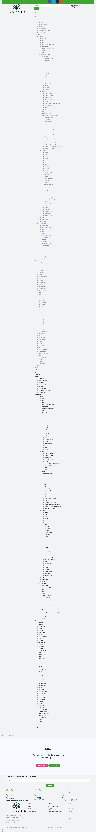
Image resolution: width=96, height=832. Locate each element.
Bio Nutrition (41, 272)
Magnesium (47, 166)
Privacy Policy (52, 809)
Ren (39, 335)
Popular (43, 217)
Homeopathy (48, 119)
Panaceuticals (42, 333)
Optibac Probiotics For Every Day (53, 146)
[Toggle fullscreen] (2, 829)
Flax (46, 137)
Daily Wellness (42, 286)
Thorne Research (42, 351)
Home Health (41, 304)
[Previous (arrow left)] (0, 831)
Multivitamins (48, 105)
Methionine (47, 78)
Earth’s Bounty (42, 290)
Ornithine (47, 82)
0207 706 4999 (39, 800)
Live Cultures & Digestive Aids (52, 103)
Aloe (46, 127)
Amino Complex (49, 58)
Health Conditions (42, 24)
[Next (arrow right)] (2, 831)
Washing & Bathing (46, 245)
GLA (46, 206)
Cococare (40, 284)
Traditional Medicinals (43, 353)
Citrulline (47, 66)
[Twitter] (53, 2)
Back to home (54, 765)
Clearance (41, 19)
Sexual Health (45, 257)
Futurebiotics (41, 294)
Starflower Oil (48, 213)
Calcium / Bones (49, 93)
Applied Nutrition (42, 267)
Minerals (44, 150)
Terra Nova (41, 347)
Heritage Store (42, 302)
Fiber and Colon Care (50, 135)
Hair (43, 231)
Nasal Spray (45, 251)
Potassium (47, 174)
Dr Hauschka (41, 288)
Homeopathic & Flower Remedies (50, 115)
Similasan (40, 341)
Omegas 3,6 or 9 (49, 211)
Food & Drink (41, 36)
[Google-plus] (61, 2)
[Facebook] (50, 2)
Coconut (44, 40)
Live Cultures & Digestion (48, 125)
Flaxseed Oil (48, 204)
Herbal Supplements (47, 113)
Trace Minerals (48, 180)
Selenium (47, 176)
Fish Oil (46, 202)
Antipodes (41, 265)
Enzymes (47, 133)
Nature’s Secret (42, 324)
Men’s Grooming (46, 237)
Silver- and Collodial (50, 178)
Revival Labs (41, 337)
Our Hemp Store (32, 811)
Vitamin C (47, 107)
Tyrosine (47, 89)
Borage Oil (47, 190)
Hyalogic (40, 306)
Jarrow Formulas (42, 310)
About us (37, 15)
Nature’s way (41, 326)
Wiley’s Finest (41, 363)
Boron (46, 152)
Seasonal (40, 22)
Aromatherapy (45, 225)
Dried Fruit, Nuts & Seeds (48, 44)
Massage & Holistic (46, 235)
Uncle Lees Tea (42, 357)
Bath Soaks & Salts (46, 227)
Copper (46, 158)
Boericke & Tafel (42, 276)
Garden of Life (41, 296)
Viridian (40, 359)
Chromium (47, 156)
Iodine (46, 160)
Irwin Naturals (41, 308)
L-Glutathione (48, 74)
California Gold (42, 282)
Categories (38, 34)
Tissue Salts (48, 121)
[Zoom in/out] (0, 829)
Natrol (39, 314)
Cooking (44, 42)
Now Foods (41, 329)
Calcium (47, 154)
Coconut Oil (48, 192)
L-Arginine (47, 72)
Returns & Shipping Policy (55, 811)
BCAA (46, 62)
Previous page (42, 765)
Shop (36, 17)
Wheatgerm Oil (48, 215)
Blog (36, 367)
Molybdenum (48, 170)
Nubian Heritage (42, 331)
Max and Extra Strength (50, 143)
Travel (43, 259)
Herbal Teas (45, 46)
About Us (30, 809)
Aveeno (40, 268)
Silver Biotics (41, 339)
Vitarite (40, 361)
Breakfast (44, 38)
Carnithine (47, 64)
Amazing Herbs (42, 263)
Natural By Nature (42, 316)
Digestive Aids (48, 131)
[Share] (3, 829)
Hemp (46, 207)
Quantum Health (42, 349)
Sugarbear (41, 345)
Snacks (43, 50)
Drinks (43, 111)
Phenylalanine (48, 83)
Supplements (45, 219)
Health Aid (41, 300)
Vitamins (44, 221)
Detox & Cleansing (49, 129)
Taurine (46, 85)
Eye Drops (44, 249)
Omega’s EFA (45, 188)
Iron (46, 162)
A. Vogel (40, 270)
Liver (46, 141)
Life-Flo (40, 312)
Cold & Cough (48, 97)
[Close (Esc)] (4, 829)
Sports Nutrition (42, 32)
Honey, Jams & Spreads (48, 48)
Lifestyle (40, 26)
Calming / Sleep (49, 95)
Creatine (47, 68)
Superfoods (44, 52)
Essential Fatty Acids (50, 99)
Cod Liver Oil (48, 194)
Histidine (47, 70)
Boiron (40, 278)
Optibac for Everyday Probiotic (52, 144)
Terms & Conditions (53, 806)
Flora (39, 292)
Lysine (46, 76)
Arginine (47, 60)
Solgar (40, 343)
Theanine (47, 87)
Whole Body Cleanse (50, 148)
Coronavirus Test (42, 21)
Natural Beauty (42, 28)
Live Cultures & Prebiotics (51, 139)
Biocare (40, 274)
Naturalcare (41, 318)
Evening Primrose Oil (50, 200)
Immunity (47, 101)
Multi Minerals (48, 172)
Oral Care (44, 239)
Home (36, 13)
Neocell (40, 328)
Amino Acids (45, 56)
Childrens (44, 229)
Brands (37, 261)
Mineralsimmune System (48, 184)
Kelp (46, 164)
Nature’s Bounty (42, 320)
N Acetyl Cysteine (49, 80)
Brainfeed (40, 280)
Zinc (46, 109)
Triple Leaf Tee (42, 355)
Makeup (44, 233)
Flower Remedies (49, 117)
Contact (37, 369)
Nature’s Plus (41, 322)
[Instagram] (57, 2)
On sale (37, 365)
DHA (46, 196)
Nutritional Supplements (44, 30)
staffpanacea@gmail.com (71, 800)
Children (44, 91)
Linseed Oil (47, 209)
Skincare (44, 241)
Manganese (48, 168)
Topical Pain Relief (46, 243)
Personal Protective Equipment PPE (51, 253)
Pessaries (44, 255)
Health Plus (41, 298)
